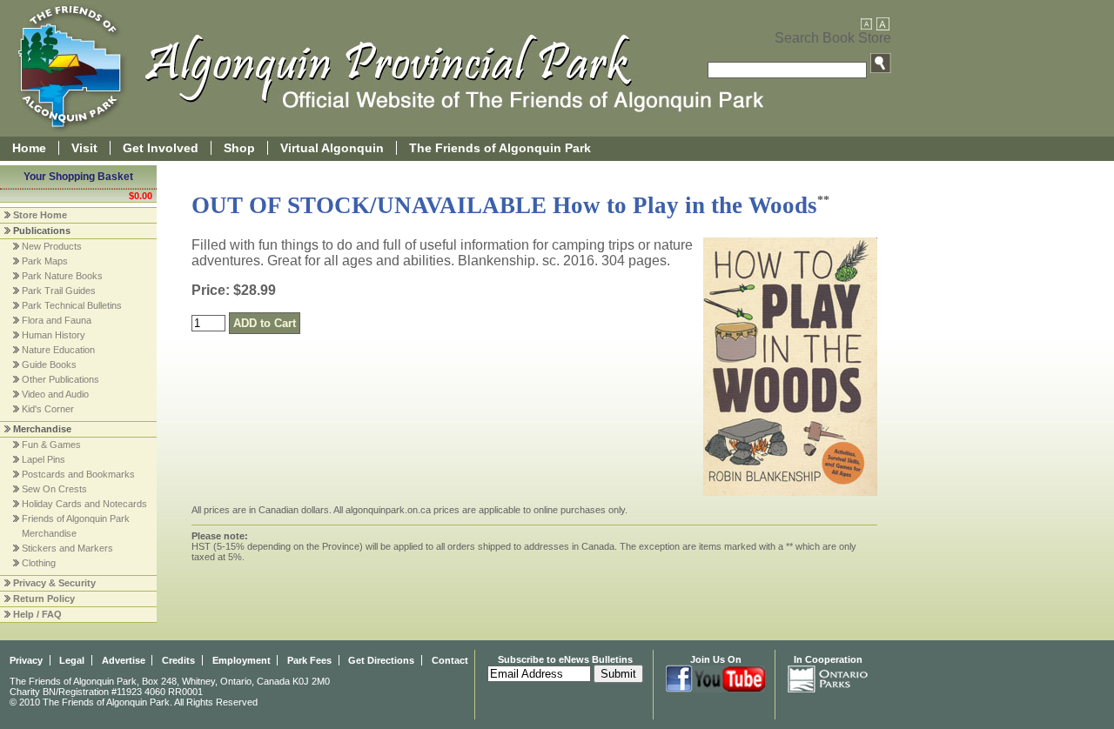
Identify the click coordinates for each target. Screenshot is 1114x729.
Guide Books (49, 364)
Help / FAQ (37, 614)
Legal (71, 660)
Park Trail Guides (59, 290)
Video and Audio (55, 394)
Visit (84, 148)
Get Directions (381, 660)
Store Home (40, 215)
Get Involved (160, 148)
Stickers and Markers (67, 548)
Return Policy (44, 598)
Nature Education (58, 349)
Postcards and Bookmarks (78, 474)
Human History (53, 335)
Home (29, 148)
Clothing (39, 563)
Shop (239, 148)
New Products (52, 246)
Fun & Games (51, 444)
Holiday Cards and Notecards (84, 503)
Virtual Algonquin (332, 148)
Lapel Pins (43, 459)
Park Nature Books (62, 276)
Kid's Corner (48, 409)
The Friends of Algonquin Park (500, 148)
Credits (178, 660)
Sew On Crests (54, 489)
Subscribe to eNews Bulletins (565, 659)
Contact (450, 660)
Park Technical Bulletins (72, 305)
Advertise (123, 660)
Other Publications (60, 379)
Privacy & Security (54, 583)
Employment (241, 660)
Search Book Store (833, 37)
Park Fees (309, 660)
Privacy (26, 660)
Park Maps (45, 261)
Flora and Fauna (56, 320)
